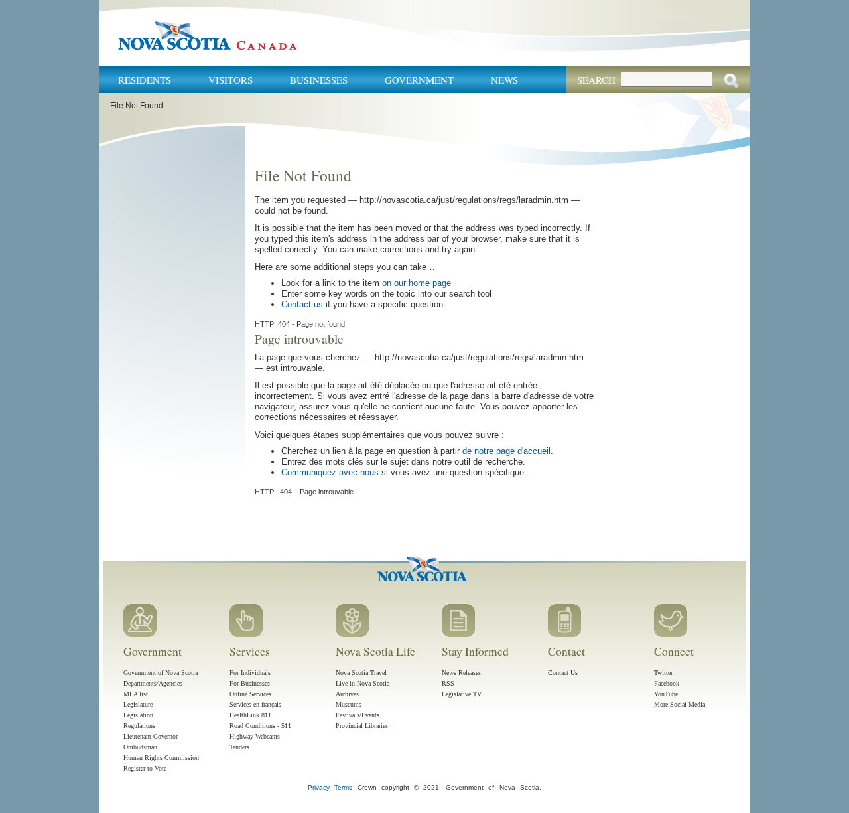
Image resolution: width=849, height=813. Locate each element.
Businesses (319, 79)
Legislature (138, 704)
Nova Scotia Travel (361, 672)
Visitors (230, 79)
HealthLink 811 (250, 715)
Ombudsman (140, 747)
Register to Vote (144, 768)
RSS (448, 683)
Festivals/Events (357, 715)
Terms (343, 787)
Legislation (138, 715)
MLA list (135, 694)
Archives (347, 694)
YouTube (666, 694)
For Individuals (250, 672)
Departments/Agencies (152, 683)
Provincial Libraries (362, 725)
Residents (144, 79)
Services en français (255, 704)
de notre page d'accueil (506, 451)
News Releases (461, 672)
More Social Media (679, 704)
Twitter (663, 672)
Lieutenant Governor (150, 736)
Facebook (666, 683)
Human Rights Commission (161, 757)
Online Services (250, 694)
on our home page (416, 283)
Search (596, 79)
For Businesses (249, 683)
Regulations (139, 725)
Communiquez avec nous (330, 472)
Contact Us (563, 672)
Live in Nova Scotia (362, 683)
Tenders (239, 747)
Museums (348, 704)
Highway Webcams (254, 736)
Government (419, 79)
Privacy (319, 787)
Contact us (302, 304)
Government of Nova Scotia (160, 672)
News (504, 79)
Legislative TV (462, 694)
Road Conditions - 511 (260, 725)
